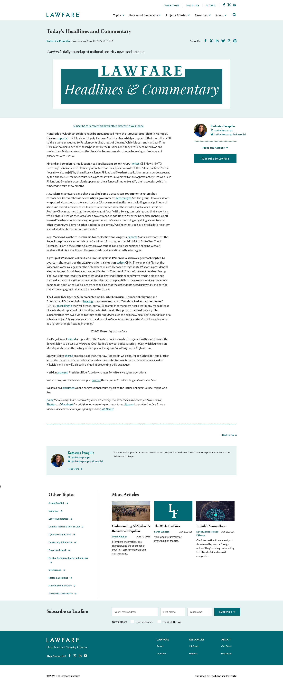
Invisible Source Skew (211, 526)
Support (193, 5)
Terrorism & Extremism (61, 593)
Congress (54, 511)
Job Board (194, 646)
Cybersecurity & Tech (60, 534)
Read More (73, 469)
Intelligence (55, 570)
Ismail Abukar (119, 536)
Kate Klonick (203, 531)
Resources (201, 15)
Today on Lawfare (144, 622)
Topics (117, 15)
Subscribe (172, 5)
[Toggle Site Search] (234, 15)
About (220, 15)
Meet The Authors (213, 147)
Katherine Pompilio (58, 40)
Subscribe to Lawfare (215, 158)
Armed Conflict (57, 503)
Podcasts (161, 653)
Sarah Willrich (161, 531)
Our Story (226, 646)
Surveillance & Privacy (61, 585)
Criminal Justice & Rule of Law (65, 526)
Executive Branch (58, 550)
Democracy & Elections (61, 542)
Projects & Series (176, 15)
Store (211, 5)
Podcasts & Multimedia (143, 15)
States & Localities (59, 577)
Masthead (226, 653)
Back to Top (228, 435)
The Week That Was (167, 526)
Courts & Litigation (59, 518)
